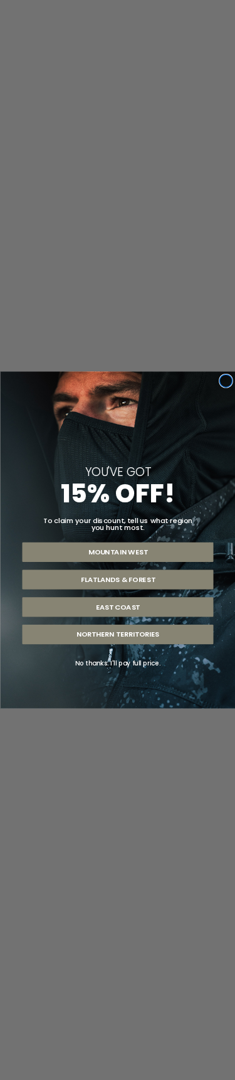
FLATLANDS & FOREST (117, 579)
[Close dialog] (225, 380)
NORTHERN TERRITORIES (117, 635)
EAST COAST (117, 607)
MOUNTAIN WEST (117, 552)
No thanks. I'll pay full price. (117, 663)
